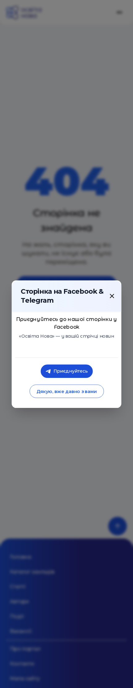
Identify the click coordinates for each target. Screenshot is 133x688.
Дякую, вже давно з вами (66, 391)
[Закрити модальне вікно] (112, 296)
